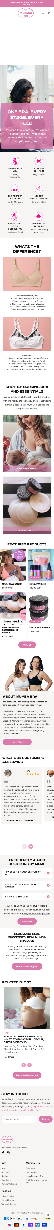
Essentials (30, 1168)
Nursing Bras (31, 1172)
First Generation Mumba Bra (36, 1181)
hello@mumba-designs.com (36, 913)
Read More (9, 1057)
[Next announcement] (49, 3)
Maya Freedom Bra (12, 584)
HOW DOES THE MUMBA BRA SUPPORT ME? (23, 873)
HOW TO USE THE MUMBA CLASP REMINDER (20, 885)
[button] (3, 13)
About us (5, 1172)
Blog (3, 1168)
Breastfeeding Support (27, 1075)
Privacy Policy (7, 1196)
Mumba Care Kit (38, 584)
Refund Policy (7, 1200)
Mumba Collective (9, 1184)
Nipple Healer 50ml (40, 627)
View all (27, 645)
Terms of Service (8, 1204)
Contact (4, 1176)
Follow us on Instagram (27, 966)
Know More (17, 742)
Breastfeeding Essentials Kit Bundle (10, 630)
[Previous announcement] (5, 3)
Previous (24, 846)
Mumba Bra (22, 1213)
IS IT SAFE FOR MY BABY (16, 897)
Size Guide (6, 1180)
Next (30, 846)
